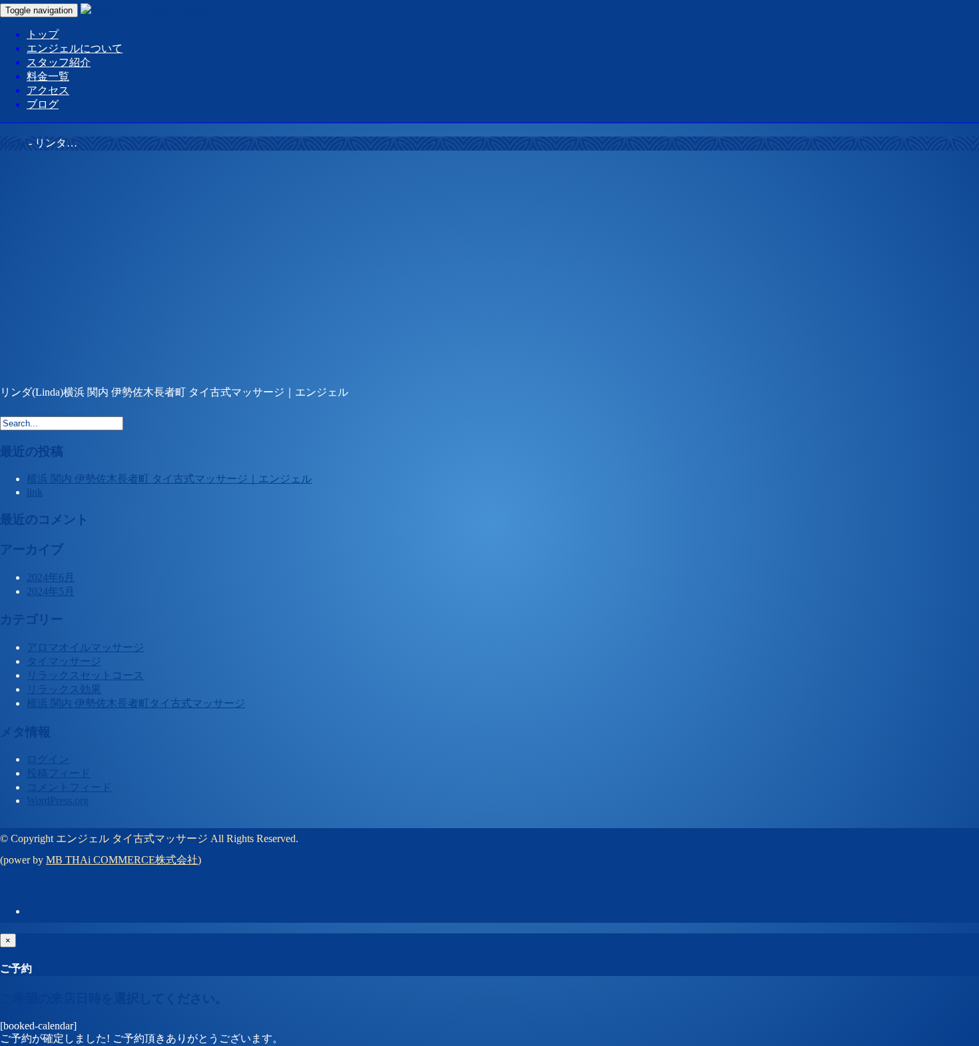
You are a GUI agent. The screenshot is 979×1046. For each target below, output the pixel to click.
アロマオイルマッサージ (85, 647)
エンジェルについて (75, 48)
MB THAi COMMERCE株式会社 (122, 859)
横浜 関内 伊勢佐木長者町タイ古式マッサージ (136, 703)
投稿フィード (59, 773)
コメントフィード (69, 787)
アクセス (48, 90)
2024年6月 (51, 577)
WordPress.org (58, 800)
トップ (43, 34)
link (35, 492)
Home (13, 143)
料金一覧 (48, 76)
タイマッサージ (64, 661)
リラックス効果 (64, 689)
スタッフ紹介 (59, 62)
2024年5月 (51, 591)
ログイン (48, 759)
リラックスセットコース (85, 675)
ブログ (43, 104)
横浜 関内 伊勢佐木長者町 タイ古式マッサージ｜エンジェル (169, 478)
